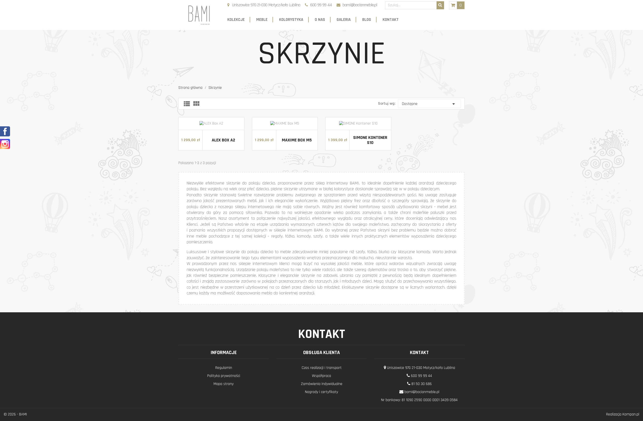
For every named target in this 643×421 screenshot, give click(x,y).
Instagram (5, 144)
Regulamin (223, 367)
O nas (320, 19)
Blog (366, 19)
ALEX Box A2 (223, 140)
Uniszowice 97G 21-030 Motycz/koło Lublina (266, 5)
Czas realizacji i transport (322, 367)
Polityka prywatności (223, 375)
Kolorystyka (291, 19)
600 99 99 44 (321, 5)
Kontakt (391, 19)
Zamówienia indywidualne (321, 384)
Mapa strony (223, 384)
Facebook (5, 131)
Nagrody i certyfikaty (321, 392)
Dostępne (429, 104)
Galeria (344, 19)
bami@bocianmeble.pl (360, 5)
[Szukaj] (440, 5)
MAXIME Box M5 (297, 140)
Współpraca (321, 375)
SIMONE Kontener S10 (370, 140)
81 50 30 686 (421, 384)
